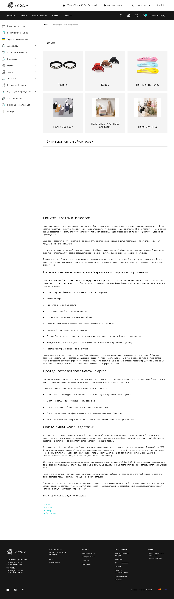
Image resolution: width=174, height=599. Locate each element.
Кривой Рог (51, 508)
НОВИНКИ (68, 16)
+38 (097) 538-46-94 (14, 564)
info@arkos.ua (54, 563)
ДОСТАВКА (11, 16)
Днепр (48, 510)
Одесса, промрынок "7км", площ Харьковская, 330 (156, 555)
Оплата (118, 566)
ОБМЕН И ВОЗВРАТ (39, 16)
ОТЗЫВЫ (55, 16)
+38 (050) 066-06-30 (15, 571)
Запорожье (51, 513)
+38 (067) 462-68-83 (15, 573)
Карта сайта (86, 564)
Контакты (118, 580)
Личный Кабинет (88, 553)
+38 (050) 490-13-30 (14, 563)
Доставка (118, 559)
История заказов (88, 557)
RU (164, 5)
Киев (48, 505)
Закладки (85, 560)
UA (158, 5)
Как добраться (121, 576)
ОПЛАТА (24, 16)
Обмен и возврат (122, 563)
